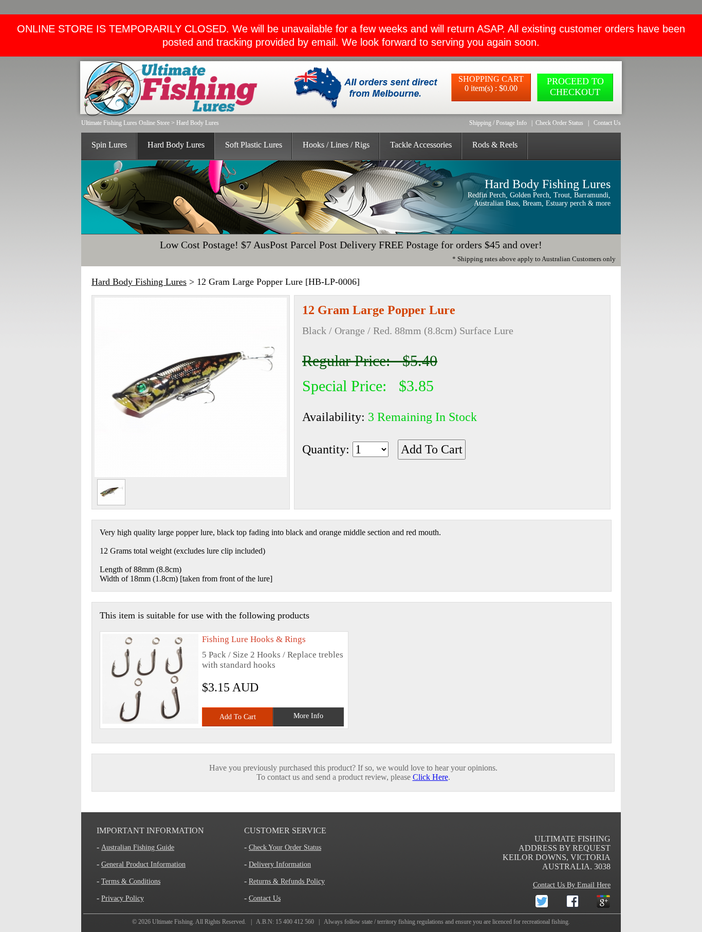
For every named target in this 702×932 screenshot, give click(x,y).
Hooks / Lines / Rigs (336, 144)
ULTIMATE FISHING (572, 838)
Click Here (430, 777)
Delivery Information (280, 864)
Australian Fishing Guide (137, 847)
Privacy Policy (122, 898)
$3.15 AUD (230, 687)
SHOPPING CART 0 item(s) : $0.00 (491, 84)
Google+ (595, 899)
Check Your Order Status (285, 847)
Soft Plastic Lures (253, 144)
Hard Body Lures (197, 122)
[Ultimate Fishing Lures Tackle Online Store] (168, 87)
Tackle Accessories (421, 144)
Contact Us (607, 122)
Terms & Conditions (130, 881)
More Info (308, 716)
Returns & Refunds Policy (287, 881)
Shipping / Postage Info (498, 122)
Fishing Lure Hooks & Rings (254, 639)
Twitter (533, 899)
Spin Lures (109, 144)
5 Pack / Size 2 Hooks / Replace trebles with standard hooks (272, 660)
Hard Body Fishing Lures (139, 282)
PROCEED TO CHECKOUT (575, 86)
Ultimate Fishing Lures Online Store (125, 122)
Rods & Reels (495, 144)
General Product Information (143, 864)
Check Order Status (559, 122)
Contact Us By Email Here (572, 885)
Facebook (564, 899)
